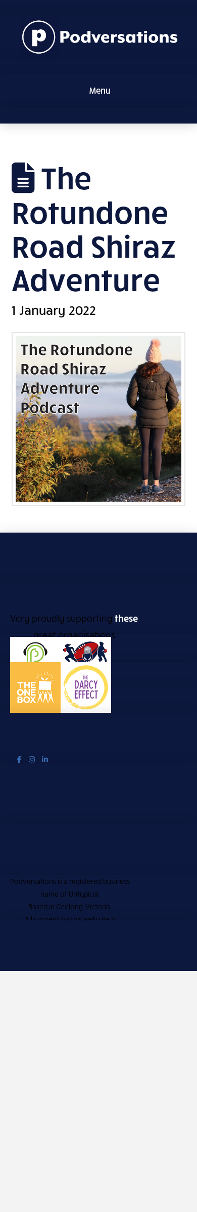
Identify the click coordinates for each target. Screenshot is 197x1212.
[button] (98, 91)
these (126, 618)
